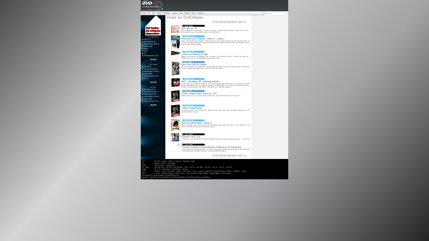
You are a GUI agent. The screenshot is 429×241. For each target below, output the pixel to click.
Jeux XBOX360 (178, 167)
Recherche (200, 13)
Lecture (201, 171)
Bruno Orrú (170, 177)
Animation (178, 161)
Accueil (144, 13)
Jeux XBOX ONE (159, 167)
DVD (153, 13)
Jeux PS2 (207, 167)
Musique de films (170, 165)
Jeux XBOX (199, 167)
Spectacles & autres (189, 161)
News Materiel (176, 169)
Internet (244, 171)
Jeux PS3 (169, 167)
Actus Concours (180, 173)
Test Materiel (171, 163)
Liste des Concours (167, 173)
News (181, 13)
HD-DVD (163, 163)
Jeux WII (214, 167)
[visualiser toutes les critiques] (153, 25)
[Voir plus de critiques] (153, 59)
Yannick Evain (153, 177)
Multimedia (185, 169)
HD (149, 13)
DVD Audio (171, 171)
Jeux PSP (229, 167)
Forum (193, 13)
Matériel (187, 13)
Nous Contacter (226, 173)
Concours (174, 13)
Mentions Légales (215, 173)
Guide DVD (208, 171)
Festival (229, 171)
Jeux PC (192, 167)
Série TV (170, 161)
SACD (164, 171)
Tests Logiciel (187, 171)
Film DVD (157, 161)
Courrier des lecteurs (219, 171)
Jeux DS (221, 167)
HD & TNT (157, 169)
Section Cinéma (159, 165)
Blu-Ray (157, 163)
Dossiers (178, 171)
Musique (164, 161)
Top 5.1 (195, 171)
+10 (239, 22)
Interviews (157, 171)
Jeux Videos (167, 13)
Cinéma (159, 13)
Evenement (236, 171)
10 (235, 22)
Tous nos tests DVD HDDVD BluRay (197, 173)
